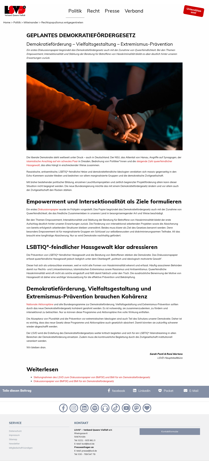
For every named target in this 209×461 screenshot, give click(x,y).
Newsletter (14, 443)
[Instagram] (73, 407)
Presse (112, 11)
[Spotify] (94, 407)
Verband (134, 11)
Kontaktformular (169, 431)
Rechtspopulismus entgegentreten (62, 22)
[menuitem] (75, 11)
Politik (75, 11)
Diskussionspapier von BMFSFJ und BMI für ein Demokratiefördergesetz (74, 381)
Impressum (14, 435)
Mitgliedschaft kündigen (21, 447)
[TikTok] (115, 407)
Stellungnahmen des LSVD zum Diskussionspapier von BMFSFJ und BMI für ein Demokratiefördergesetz (92, 377)
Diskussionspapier (48, 209)
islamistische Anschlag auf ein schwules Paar (52, 161)
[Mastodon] (136, 407)
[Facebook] (63, 407)
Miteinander (31, 22)
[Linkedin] (84, 407)
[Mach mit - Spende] (146, 407)
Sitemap (13, 439)
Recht (93, 11)
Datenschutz (15, 431)
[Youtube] (126, 407)
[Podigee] (105, 407)
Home (6, 22)
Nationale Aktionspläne (39, 304)
